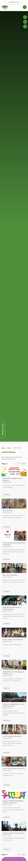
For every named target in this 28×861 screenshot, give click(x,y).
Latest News (16, 448)
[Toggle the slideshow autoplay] (25, 26)
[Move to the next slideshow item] (25, 22)
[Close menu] (25, 7)
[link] (15, 463)
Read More (7, 494)
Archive (23, 463)
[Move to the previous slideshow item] (25, 17)
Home (3, 448)
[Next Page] (18, 463)
